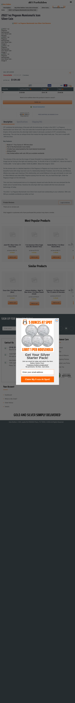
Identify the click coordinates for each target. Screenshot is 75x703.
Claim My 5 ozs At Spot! (37, 379)
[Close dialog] (56, 320)
